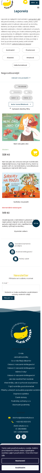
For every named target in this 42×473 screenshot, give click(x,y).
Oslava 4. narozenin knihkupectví (21, 375)
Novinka (17, 92)
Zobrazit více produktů (20, 78)
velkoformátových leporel (21, 44)
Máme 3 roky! (21, 372)
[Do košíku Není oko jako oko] (35, 152)
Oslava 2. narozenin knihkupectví (21, 368)
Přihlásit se (8, 298)
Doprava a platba (21, 393)
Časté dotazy (21, 397)
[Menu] (34, 3)
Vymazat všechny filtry (21, 109)
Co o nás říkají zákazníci (21, 361)
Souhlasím (20, 467)
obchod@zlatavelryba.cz (23, 417)
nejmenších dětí (34, 19)
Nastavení (20, 461)
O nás (21, 353)
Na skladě (22, 86)
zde (3, 455)
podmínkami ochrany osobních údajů (24, 293)
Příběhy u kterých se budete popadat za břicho (21, 390)
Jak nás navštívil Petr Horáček (21, 379)
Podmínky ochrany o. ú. (21, 401)
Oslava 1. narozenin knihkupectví (21, 364)
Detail (36, 223)
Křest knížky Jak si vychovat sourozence (21, 383)
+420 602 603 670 (23, 422)
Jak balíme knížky (21, 357)
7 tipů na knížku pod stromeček (21, 386)
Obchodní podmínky (21, 404)
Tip (29, 92)
